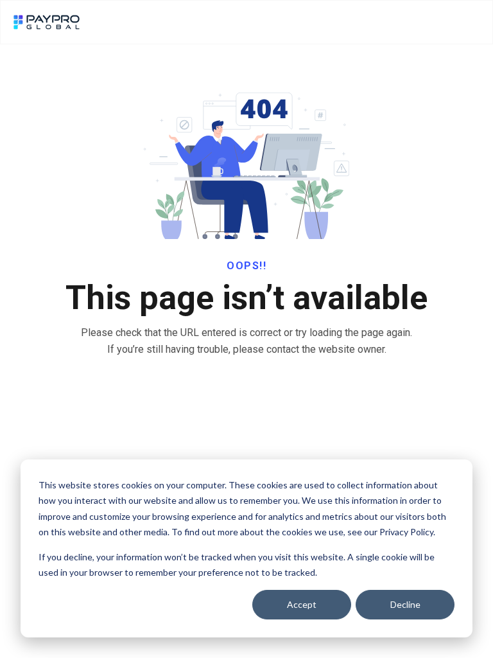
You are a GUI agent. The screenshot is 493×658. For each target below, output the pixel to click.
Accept (301, 604)
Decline (405, 604)
